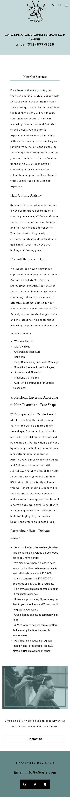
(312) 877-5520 (40, 44)
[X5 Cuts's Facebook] (35, 784)
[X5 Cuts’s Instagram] (25, 784)
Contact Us (35, 739)
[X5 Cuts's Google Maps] (45, 784)
